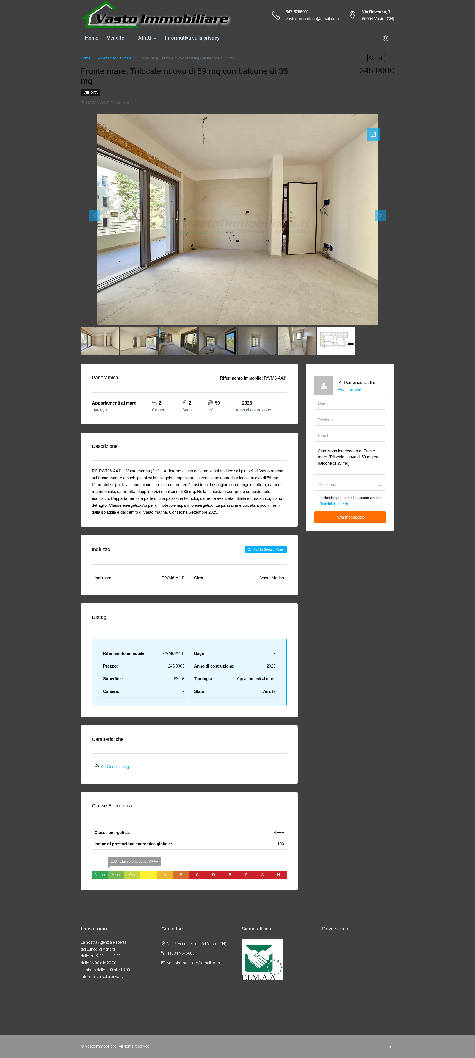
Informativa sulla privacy (192, 38)
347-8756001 (297, 11)
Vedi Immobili (349, 389)
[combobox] (350, 485)
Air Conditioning (115, 766)
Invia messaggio (350, 517)
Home (91, 38)
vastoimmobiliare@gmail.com (312, 18)
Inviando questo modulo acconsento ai (351, 501)
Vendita (91, 93)
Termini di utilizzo (334, 504)
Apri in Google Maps (268, 550)
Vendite (115, 38)
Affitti (144, 38)
